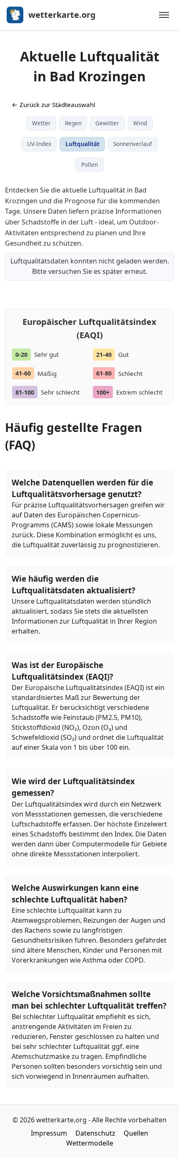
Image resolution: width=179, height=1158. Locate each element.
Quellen (136, 1133)
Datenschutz (95, 1133)
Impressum (49, 1133)
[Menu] (164, 15)
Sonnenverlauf (132, 144)
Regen (73, 123)
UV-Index (39, 144)
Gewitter (107, 123)
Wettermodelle (89, 1143)
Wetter (41, 123)
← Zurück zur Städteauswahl (53, 104)
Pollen (89, 164)
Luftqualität (82, 144)
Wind (140, 123)
